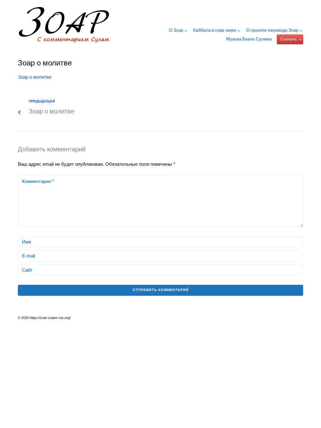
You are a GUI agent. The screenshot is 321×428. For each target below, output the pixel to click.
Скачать (288, 39)
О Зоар (176, 31)
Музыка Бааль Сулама (249, 39)
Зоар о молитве (34, 77)
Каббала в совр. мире (214, 31)
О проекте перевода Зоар (272, 31)
